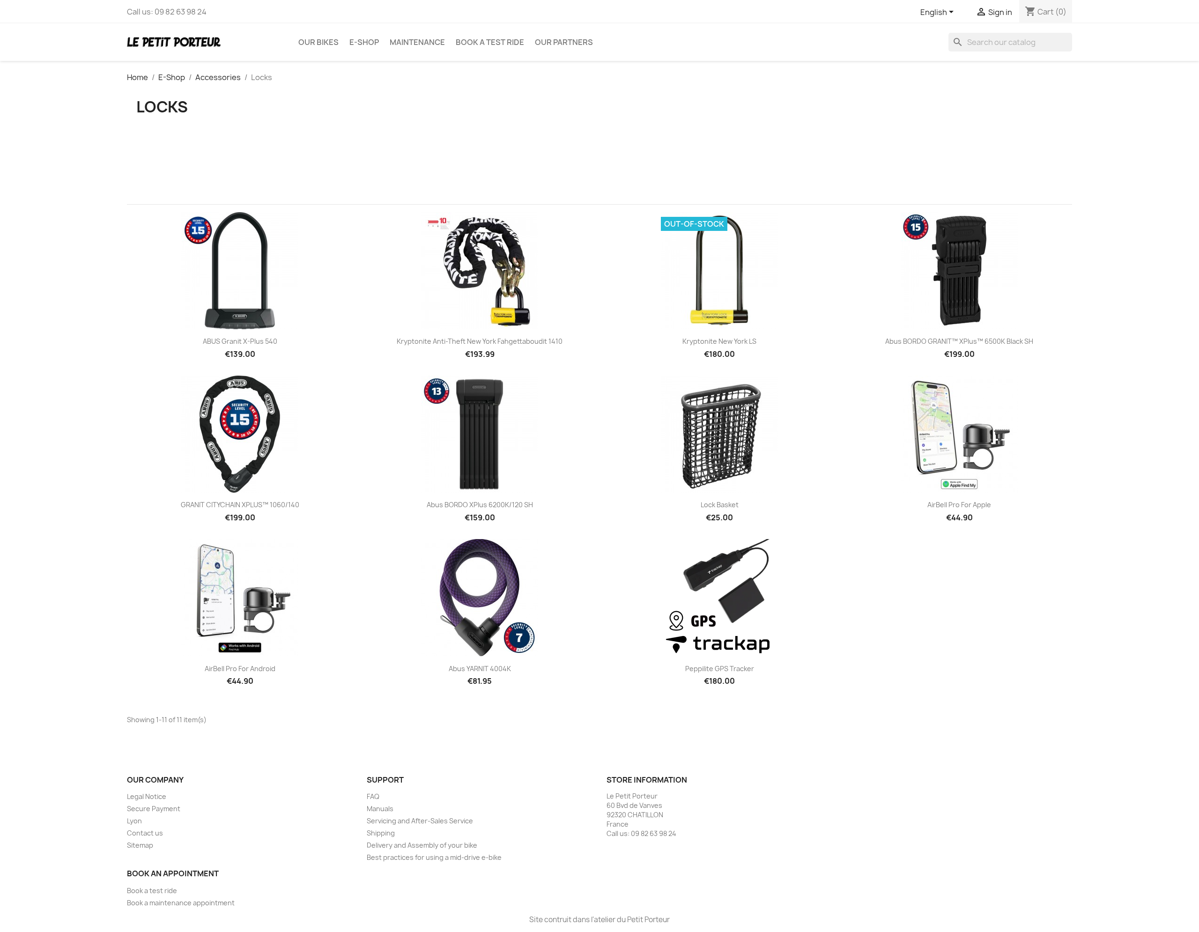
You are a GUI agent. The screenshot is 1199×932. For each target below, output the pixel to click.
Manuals (380, 808)
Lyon (134, 820)
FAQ (373, 796)
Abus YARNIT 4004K (480, 668)
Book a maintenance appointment (181, 902)
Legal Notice (146, 796)
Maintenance (417, 42)
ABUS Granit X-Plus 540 (240, 341)
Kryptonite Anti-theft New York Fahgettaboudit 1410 (479, 341)
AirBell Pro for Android (240, 668)
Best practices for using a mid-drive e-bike (434, 857)
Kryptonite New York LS (719, 341)
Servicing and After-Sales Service (420, 820)
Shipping (381, 832)
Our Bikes (318, 42)
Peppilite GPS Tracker (719, 668)
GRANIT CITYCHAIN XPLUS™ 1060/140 (240, 504)
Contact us (145, 832)
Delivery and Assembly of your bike (422, 845)
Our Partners (564, 42)
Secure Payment (153, 808)
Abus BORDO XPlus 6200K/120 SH (480, 504)
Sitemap (140, 845)
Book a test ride (490, 42)
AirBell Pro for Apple (959, 504)
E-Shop (364, 42)
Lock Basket (720, 504)
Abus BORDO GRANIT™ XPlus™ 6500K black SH (959, 341)
